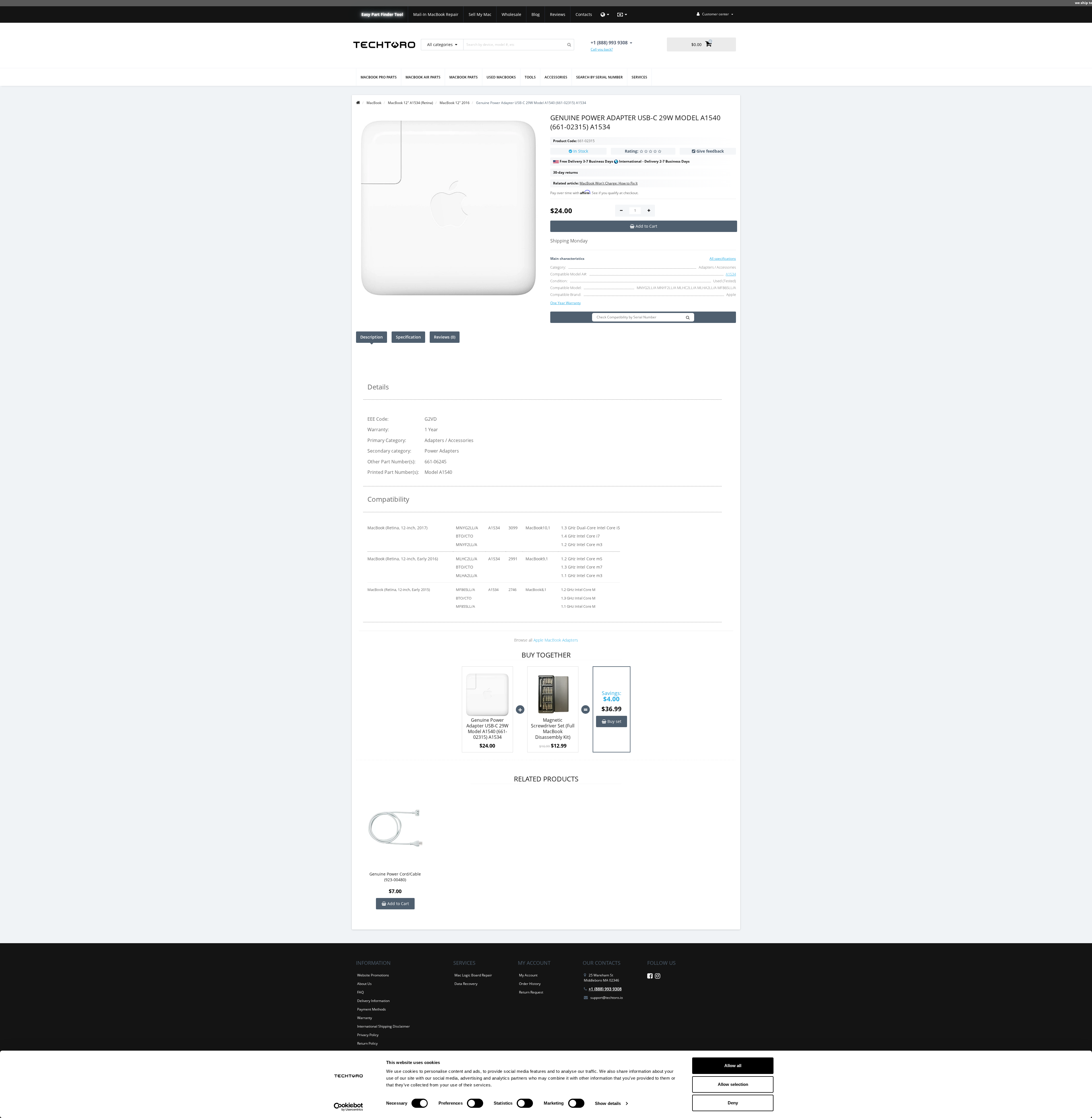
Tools (530, 77)
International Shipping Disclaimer (383, 1026)
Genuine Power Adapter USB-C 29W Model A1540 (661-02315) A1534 (487, 728)
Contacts (584, 14)
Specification (408, 337)
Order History (530, 983)
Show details (608, 1103)
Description (371, 337)
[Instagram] (657, 976)
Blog (535, 14)
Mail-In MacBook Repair (435, 14)
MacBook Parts (463, 77)
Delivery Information (373, 1000)
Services (639, 77)
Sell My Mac (480, 14)
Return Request (531, 992)
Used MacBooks (501, 77)
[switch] (475, 1103)
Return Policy (367, 1043)
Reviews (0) (444, 337)
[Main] (358, 102)
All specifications (723, 258)
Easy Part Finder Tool (382, 14)
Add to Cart (397, 903)
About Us (364, 983)
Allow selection (733, 1084)
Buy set (613, 721)
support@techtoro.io (606, 997)
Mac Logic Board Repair (473, 975)
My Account (528, 975)
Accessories (556, 77)
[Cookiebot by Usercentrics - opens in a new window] (348, 1107)
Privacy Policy (368, 1034)
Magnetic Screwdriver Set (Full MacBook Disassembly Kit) (552, 728)
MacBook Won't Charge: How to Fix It (609, 183)
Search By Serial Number (599, 77)
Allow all (732, 1065)
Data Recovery (465, 983)
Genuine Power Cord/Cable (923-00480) (395, 876)
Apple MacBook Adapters (555, 640)
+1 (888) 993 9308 (605, 989)
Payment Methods (371, 1009)
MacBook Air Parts (423, 77)
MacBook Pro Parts (379, 77)
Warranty (364, 1017)
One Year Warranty (565, 302)
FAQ (360, 992)
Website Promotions (373, 975)
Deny (733, 1102)
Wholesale (511, 14)
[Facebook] (650, 976)
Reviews (557, 14)
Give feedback (710, 151)
